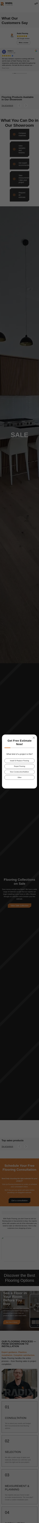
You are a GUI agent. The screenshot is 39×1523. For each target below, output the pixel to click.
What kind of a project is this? (19, 754)
